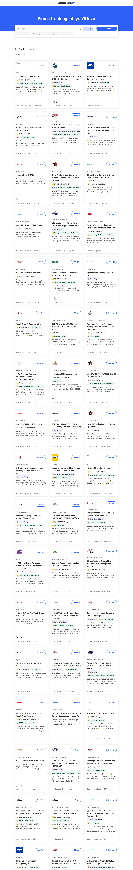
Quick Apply (40, 65)
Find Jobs (107, 29)
